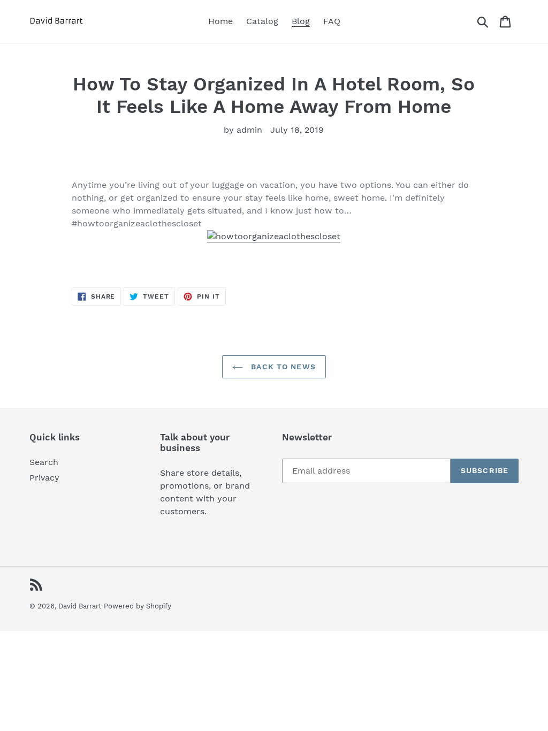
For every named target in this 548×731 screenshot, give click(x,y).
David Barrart (79, 606)
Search (43, 462)
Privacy (44, 478)
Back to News (282, 366)
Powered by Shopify (137, 606)
